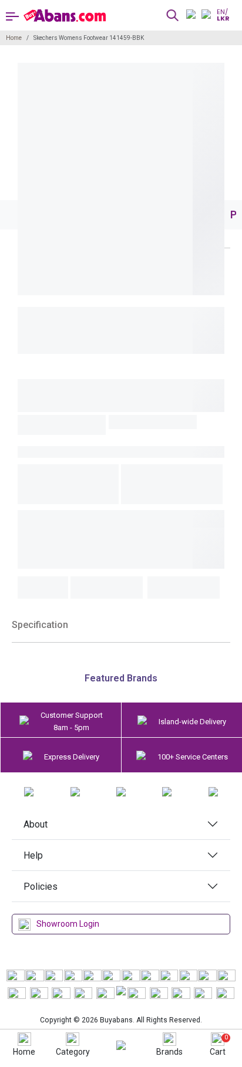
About (35, 824)
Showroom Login (67, 923)
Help (33, 855)
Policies (40, 886)
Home (14, 38)
